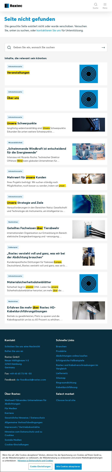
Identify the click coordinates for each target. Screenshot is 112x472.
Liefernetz (62, 373)
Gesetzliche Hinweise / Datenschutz (25, 417)
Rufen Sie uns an (14, 351)
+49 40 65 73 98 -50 (21, 373)
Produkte (61, 351)
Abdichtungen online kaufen (71, 355)
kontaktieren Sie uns (49, 30)
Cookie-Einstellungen (17, 444)
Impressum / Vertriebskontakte (22, 427)
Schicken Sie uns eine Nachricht (22, 346)
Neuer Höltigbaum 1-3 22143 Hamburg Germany (17, 364)
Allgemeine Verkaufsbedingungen (23, 422)
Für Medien (11, 408)
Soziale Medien (13, 439)
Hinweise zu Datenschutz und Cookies (35, 460)
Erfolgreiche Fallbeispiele (70, 360)
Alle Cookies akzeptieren (68, 466)
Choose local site (65, 400)
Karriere (9, 413)
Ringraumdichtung (66, 382)
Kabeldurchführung (66, 387)
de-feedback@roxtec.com (31, 379)
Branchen (61, 346)
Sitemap (60, 377)
